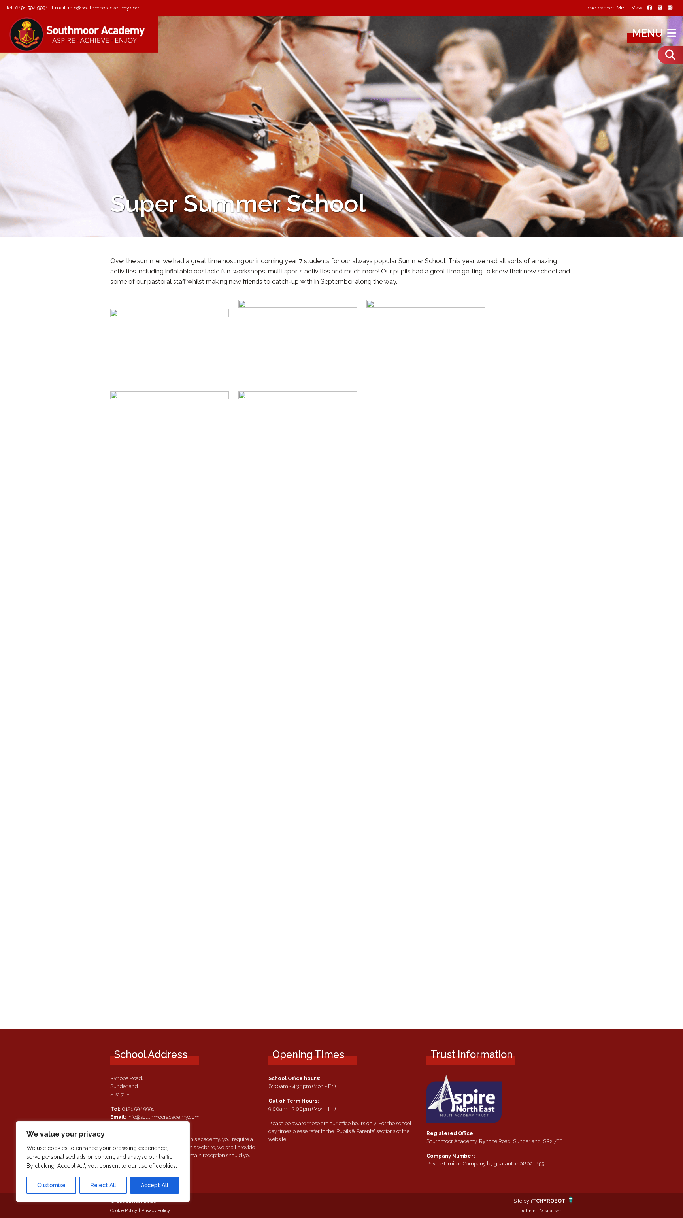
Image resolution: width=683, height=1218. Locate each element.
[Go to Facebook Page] (649, 8)
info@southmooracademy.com (104, 8)
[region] (103, 1161)
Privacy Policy (156, 1210)
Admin (528, 1211)
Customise (51, 1185)
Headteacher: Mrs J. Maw (613, 8)
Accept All (154, 1185)
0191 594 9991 (31, 8)
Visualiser (550, 1211)
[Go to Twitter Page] (660, 8)
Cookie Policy (123, 1210)
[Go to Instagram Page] (670, 8)
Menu (648, 33)
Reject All (103, 1185)
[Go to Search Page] (670, 55)
